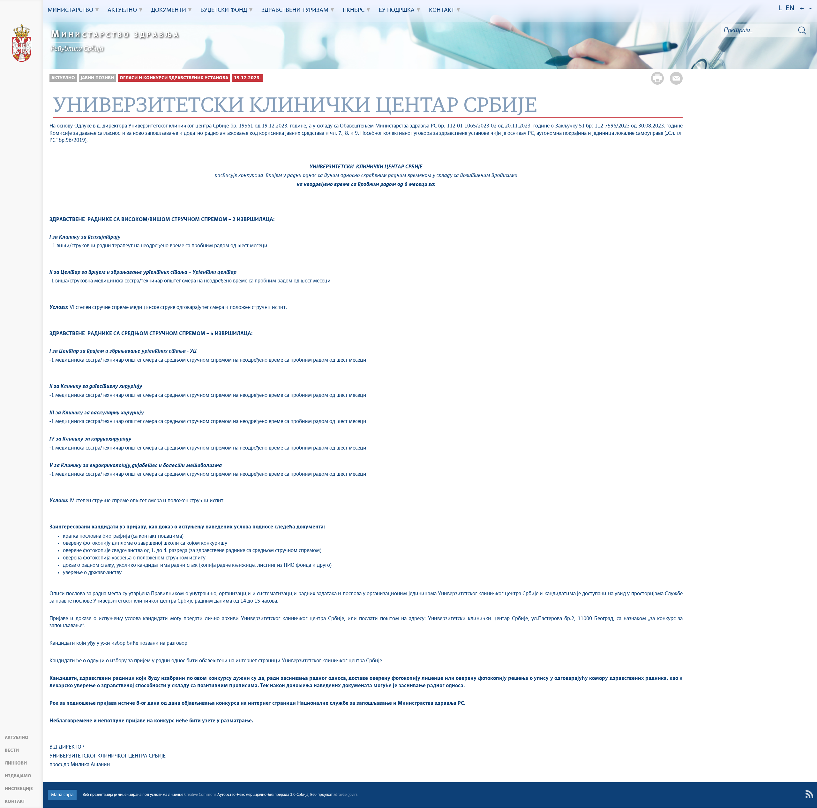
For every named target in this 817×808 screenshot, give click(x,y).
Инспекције (19, 789)
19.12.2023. (247, 78)
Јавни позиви (97, 78)
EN (790, 8)
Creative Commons (200, 795)
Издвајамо (18, 776)
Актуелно (16, 737)
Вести (12, 750)
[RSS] (809, 794)
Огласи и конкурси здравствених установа (174, 78)
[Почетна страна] (21, 44)
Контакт (15, 801)
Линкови (16, 763)
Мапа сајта (62, 795)
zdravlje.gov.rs (345, 795)
